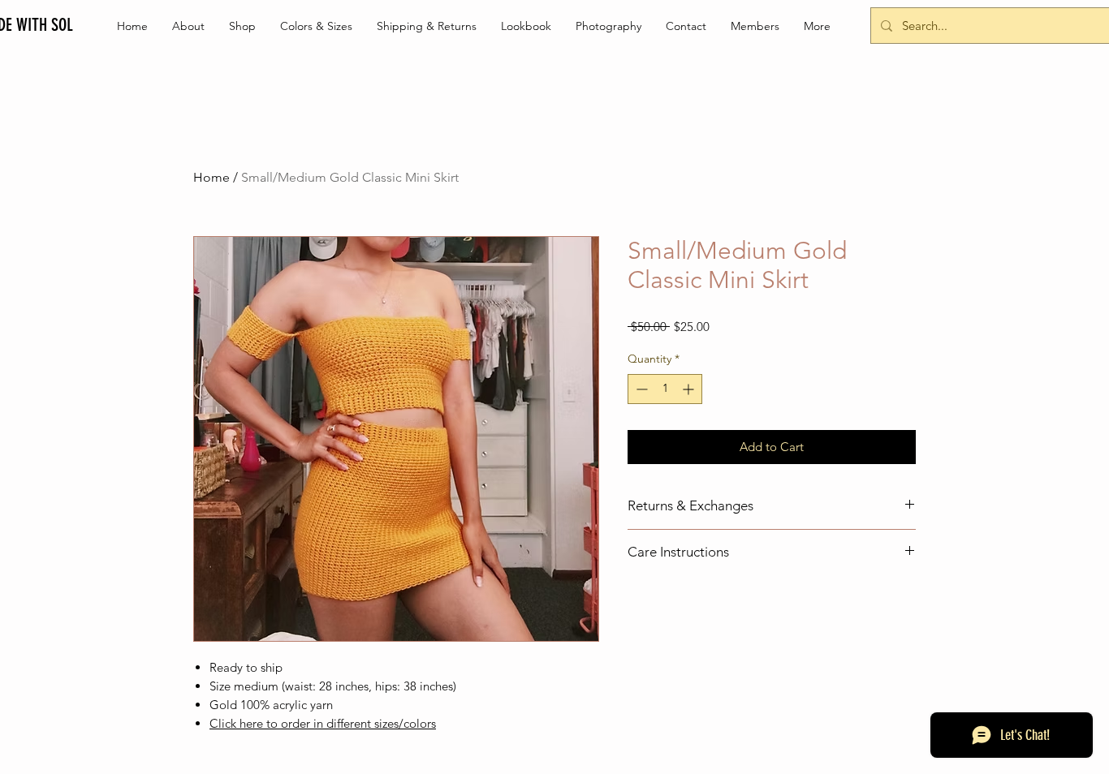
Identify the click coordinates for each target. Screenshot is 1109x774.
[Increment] (690, 389)
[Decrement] (640, 389)
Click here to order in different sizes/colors (322, 723)
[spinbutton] (665, 389)
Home (211, 177)
